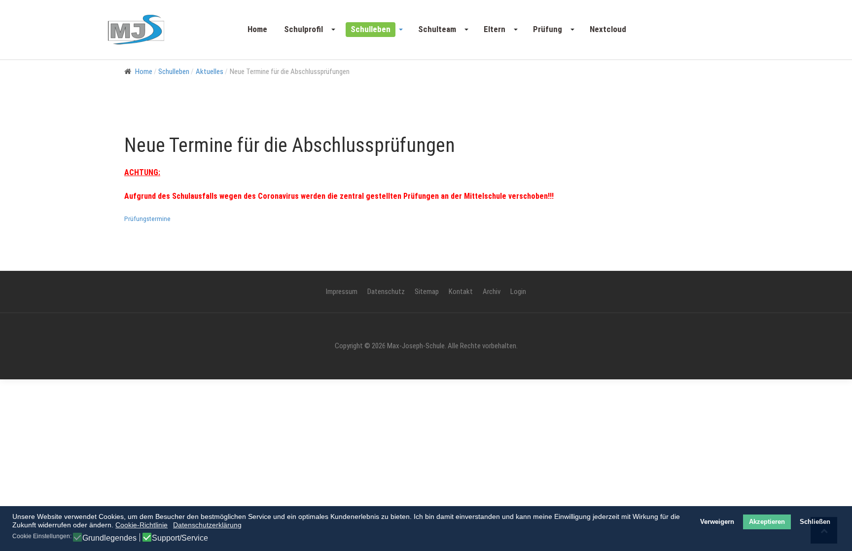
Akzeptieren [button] (767, 521)
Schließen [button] (815, 521)
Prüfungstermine (147, 218)
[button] (309, 29)
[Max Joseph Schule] (136, 29)
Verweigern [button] (717, 521)
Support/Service (180, 538)
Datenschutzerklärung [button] (207, 525)
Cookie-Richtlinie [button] (141, 525)
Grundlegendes (109, 538)
